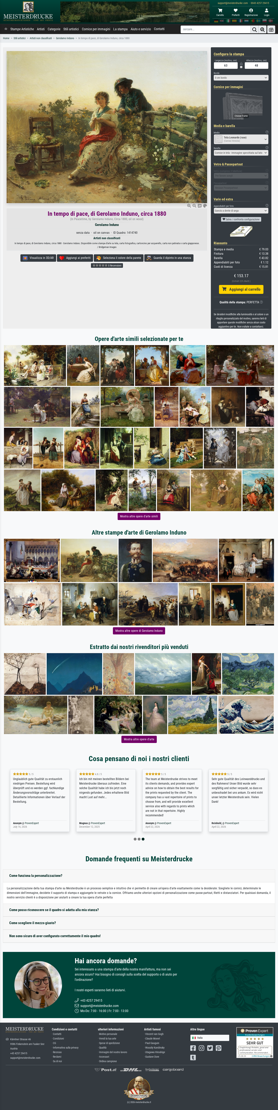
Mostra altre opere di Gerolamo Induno (139, 631)
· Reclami (56, 1056)
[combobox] (241, 78)
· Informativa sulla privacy (65, 1047)
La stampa (120, 29)
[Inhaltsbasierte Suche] (262, 29)
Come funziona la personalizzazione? (35, 875)
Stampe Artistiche (22, 29)
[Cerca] (255, 29)
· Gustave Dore (151, 1056)
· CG (54, 1043)
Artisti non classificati (41, 38)
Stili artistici (71, 29)
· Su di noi (57, 1061)
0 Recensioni (114, 265)
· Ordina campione (107, 1061)
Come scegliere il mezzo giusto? (32, 923)
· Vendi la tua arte (107, 1038)
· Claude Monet (152, 1038)
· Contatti (56, 1034)
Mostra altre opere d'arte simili (139, 516)
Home (6, 38)
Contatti (159, 29)
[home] (6, 29)
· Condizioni (58, 1038)
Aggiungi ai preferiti (77, 258)
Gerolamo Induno (65, 38)
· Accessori (103, 1056)
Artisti (41, 29)
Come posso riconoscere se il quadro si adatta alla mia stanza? (54, 910)
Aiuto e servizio (141, 29)
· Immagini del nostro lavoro (112, 1052)
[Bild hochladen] (271, 29)
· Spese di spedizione (109, 1043)
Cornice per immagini (96, 29)
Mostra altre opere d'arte (139, 739)
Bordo (217, 73)
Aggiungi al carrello (243, 289)
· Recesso (57, 1052)
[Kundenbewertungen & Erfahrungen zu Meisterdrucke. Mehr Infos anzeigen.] (254, 1042)
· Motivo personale (107, 1034)
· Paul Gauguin (151, 1043)
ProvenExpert (32, 823)
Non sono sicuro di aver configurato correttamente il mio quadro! (55, 936)
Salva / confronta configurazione (242, 219)
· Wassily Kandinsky (154, 1047)
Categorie (54, 29)
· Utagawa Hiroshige (154, 1052)
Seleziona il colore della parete (121, 258)
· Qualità (102, 1047)
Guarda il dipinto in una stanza (171, 258)
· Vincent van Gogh (154, 1034)
